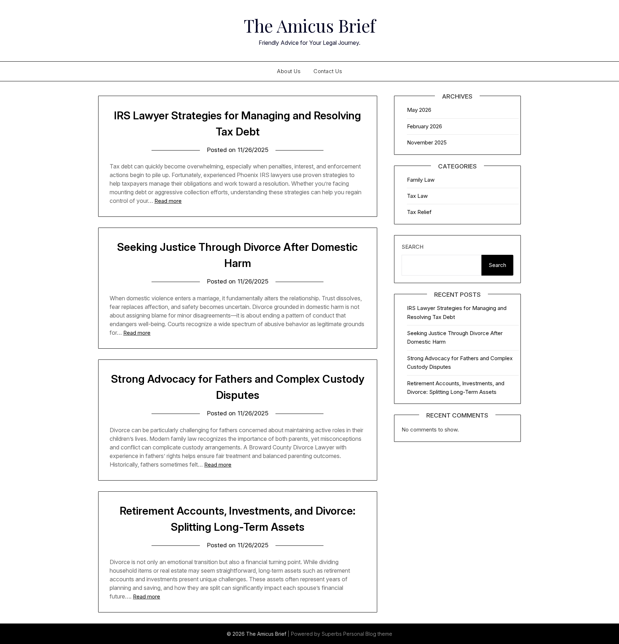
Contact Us (327, 71)
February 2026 (424, 126)
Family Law (421, 179)
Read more (168, 200)
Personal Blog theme (367, 634)
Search (412, 246)
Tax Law (417, 195)
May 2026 (419, 109)
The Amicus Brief (309, 25)
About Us (289, 71)
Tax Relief (419, 212)
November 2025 (427, 142)
